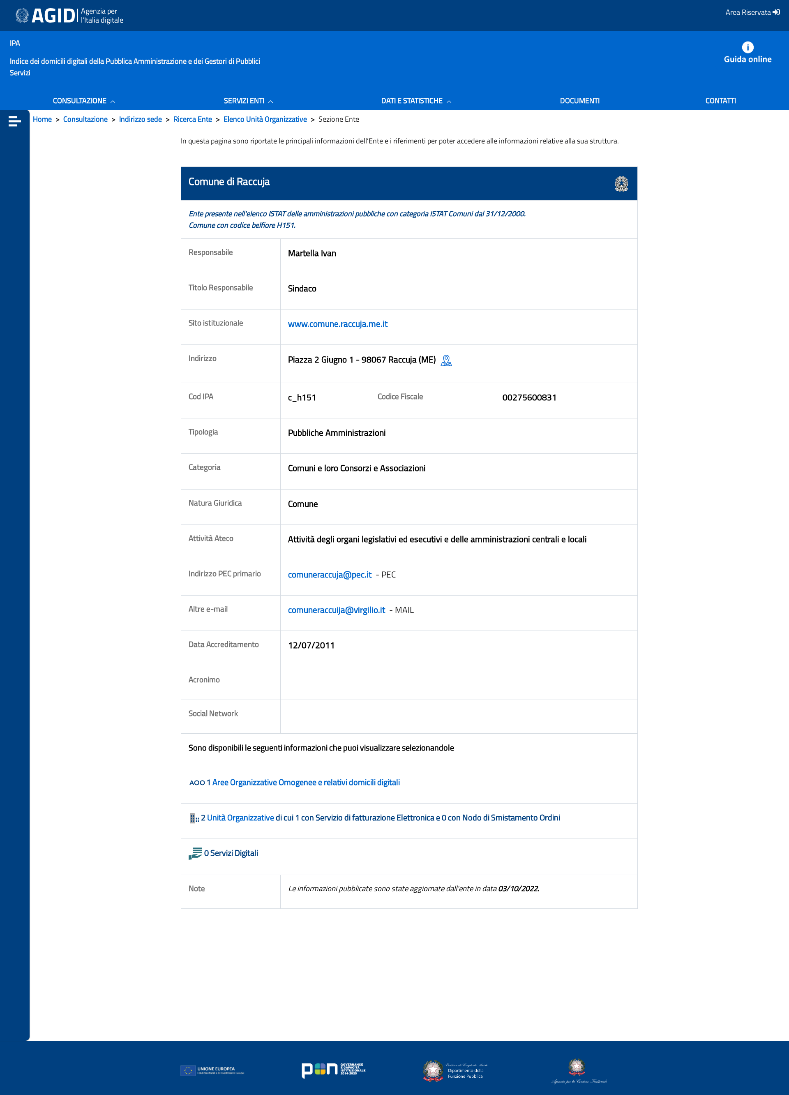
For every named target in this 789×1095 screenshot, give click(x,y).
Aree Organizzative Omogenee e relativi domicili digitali (306, 782)
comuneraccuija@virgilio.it (337, 609)
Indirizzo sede (140, 119)
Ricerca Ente (192, 119)
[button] (14, 120)
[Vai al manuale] (747, 54)
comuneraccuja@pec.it (331, 574)
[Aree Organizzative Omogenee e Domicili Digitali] (197, 783)
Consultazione (85, 119)
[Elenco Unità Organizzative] (195, 818)
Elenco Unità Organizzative (265, 119)
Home (42, 119)
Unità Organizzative (240, 817)
